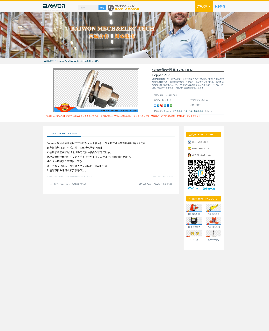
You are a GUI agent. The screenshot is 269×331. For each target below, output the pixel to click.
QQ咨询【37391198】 (202, 154)
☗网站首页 (49, 61)
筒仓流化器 (177, 111)
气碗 (191, 111)
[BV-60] (213, 221)
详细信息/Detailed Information (64, 133)
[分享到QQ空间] (158, 105)
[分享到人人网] (168, 105)
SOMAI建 (194, 239)
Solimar (167, 111)
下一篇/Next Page (153, 184)
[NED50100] (194, 221)
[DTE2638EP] (213, 208)
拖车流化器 (198, 111)
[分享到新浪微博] (161, 105)
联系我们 (220, 6)
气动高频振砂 (214, 214)
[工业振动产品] (60, 6)
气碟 (185, 111)
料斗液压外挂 (194, 214)
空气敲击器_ (213, 239)
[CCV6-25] (194, 208)
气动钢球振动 (214, 226)
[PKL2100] (213, 233)
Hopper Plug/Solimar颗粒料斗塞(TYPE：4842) (77, 61)
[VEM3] (194, 233)
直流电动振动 (194, 226)
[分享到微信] (171, 105)
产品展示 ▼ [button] (204, 6)
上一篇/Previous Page (68, 184)
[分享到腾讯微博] (165, 105)
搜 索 (102, 7)
